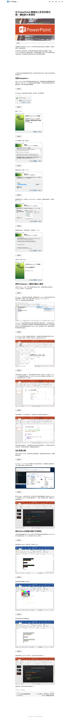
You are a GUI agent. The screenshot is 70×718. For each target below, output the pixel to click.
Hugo (37, 716)
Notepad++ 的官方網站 (22, 93)
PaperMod (40, 716)
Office (17, 689)
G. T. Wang (12, 1)
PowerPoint (23, 689)
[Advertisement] (35, 5)
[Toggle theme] (17, 1)
